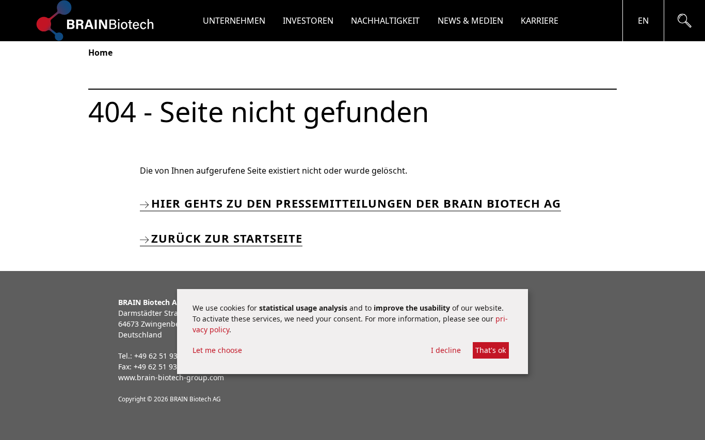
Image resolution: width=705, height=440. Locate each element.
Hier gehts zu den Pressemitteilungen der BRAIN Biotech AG (356, 203)
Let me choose (217, 350)
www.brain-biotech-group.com (171, 377)
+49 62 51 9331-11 (165, 366)
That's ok (490, 350)
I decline (446, 350)
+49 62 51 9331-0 (163, 356)
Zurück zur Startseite (226, 238)
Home (100, 52)
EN (643, 20)
